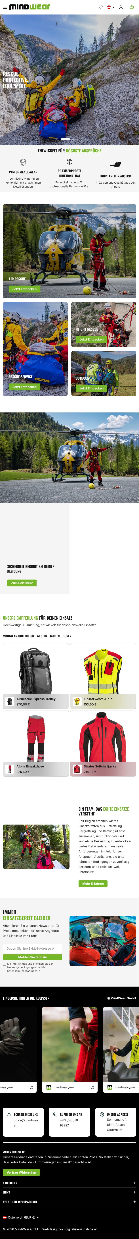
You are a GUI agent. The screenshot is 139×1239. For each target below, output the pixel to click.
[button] (65, 139)
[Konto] (121, 7)
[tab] (18, 636)
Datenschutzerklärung (21, 970)
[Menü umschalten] (5, 7)
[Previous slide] (57, 139)
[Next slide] (82, 139)
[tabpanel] (69, 710)
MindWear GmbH (27, 1229)
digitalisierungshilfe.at (81, 1229)
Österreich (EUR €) (21, 1217)
